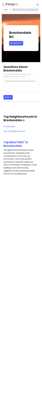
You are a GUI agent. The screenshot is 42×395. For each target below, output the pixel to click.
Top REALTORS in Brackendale (16, 144)
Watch (17, 43)
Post (8, 97)
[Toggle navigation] (37, 4)
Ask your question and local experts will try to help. (17, 75)
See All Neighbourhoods (14, 131)
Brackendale (9, 126)
